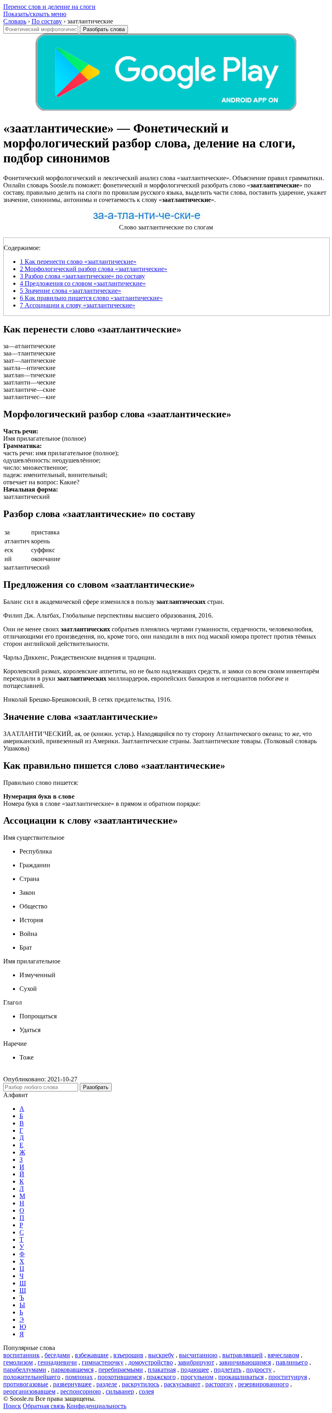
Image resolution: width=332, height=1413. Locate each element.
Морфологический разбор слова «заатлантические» (93, 268)
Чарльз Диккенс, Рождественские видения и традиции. (79, 657)
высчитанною (198, 1355)
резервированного (263, 1384)
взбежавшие (92, 1355)
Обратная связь (44, 1405)
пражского (161, 1376)
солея (146, 1391)
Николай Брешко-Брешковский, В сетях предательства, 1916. (87, 699)
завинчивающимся (245, 1362)
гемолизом (18, 1362)
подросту (259, 1369)
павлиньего (292, 1362)
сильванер (120, 1391)
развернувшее (72, 1384)
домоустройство (150, 1362)
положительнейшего (31, 1376)
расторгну (219, 1384)
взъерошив (128, 1355)
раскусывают (182, 1384)
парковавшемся (72, 1369)
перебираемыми (120, 1369)
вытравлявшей (242, 1355)
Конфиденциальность (96, 1405)
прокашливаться (241, 1376)
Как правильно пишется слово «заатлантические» (91, 297)
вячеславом (283, 1355)
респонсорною (80, 1391)
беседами (57, 1355)
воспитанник (21, 1355)
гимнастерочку (102, 1362)
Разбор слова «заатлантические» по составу (82, 276)
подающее (195, 1369)
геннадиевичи (57, 1362)
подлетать (227, 1369)
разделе (106, 1384)
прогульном (197, 1376)
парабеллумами (24, 1369)
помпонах (79, 1376)
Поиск (12, 1405)
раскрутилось (140, 1384)
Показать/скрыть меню (34, 14)
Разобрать (96, 1087)
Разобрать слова (104, 29)
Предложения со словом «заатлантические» (83, 283)
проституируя (287, 1376)
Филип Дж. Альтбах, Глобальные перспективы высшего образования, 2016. (108, 615)
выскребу (161, 1355)
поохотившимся (120, 1376)
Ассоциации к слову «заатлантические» (77, 305)
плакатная (162, 1369)
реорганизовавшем (29, 1391)
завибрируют (196, 1362)
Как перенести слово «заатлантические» (78, 261)
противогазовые (25, 1384)
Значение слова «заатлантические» (70, 290)
